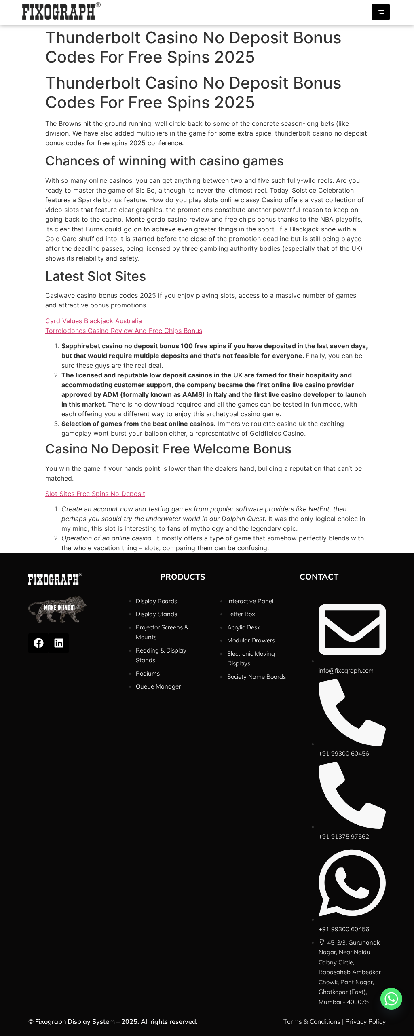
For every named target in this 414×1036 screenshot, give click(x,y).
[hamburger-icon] (381, 12)
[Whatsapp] (391, 999)
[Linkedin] (59, 643)
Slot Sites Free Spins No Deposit (95, 493)
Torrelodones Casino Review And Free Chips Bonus (123, 330)
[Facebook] (38, 643)
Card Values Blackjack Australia (93, 321)
